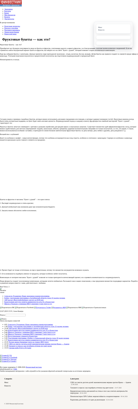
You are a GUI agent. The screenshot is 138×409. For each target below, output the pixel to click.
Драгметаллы (9, 19)
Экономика (8, 9)
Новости (7, 386)
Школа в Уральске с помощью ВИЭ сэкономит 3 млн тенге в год (28, 304)
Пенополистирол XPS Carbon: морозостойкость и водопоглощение (95, 396)
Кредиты (7, 11)
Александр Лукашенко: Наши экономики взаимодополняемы (26, 296)
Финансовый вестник (34, 367)
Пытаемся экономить (12, 30)
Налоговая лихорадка (12, 26)
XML (15, 369)
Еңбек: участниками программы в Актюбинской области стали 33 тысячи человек (34, 298)
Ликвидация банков (11, 32)
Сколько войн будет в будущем (20, 348)
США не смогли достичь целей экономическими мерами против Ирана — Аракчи (39, 344)
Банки (6, 13)
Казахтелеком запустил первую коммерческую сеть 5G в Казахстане (29, 302)
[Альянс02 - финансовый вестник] (11, 6)
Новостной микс (10, 34)
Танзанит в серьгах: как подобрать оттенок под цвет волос (30, 346)
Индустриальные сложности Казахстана (22, 336)
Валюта (7, 17)
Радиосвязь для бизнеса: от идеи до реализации (87, 400)
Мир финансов (9, 15)
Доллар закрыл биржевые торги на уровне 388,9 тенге (29, 342)
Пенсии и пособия (11, 28)
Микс (6, 382)
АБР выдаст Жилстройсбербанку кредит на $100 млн (24, 300)
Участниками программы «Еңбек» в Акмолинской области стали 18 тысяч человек (38, 338)
